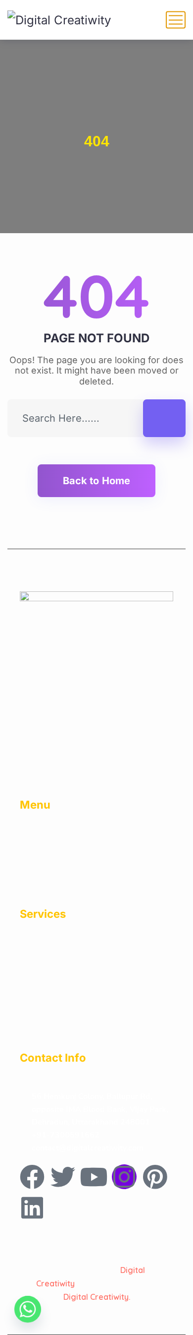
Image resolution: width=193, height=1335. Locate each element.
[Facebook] (32, 1176)
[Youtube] (93, 1176)
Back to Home (96, 481)
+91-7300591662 (65, 1135)
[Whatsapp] (27, 1309)
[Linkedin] (32, 1207)
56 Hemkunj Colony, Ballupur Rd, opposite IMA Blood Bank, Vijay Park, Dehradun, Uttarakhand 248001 (100, 1109)
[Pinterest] (155, 1176)
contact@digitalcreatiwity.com (88, 1148)
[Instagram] (124, 1176)
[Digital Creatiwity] (59, 19)
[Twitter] (62, 1176)
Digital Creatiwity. (96, 1297)
